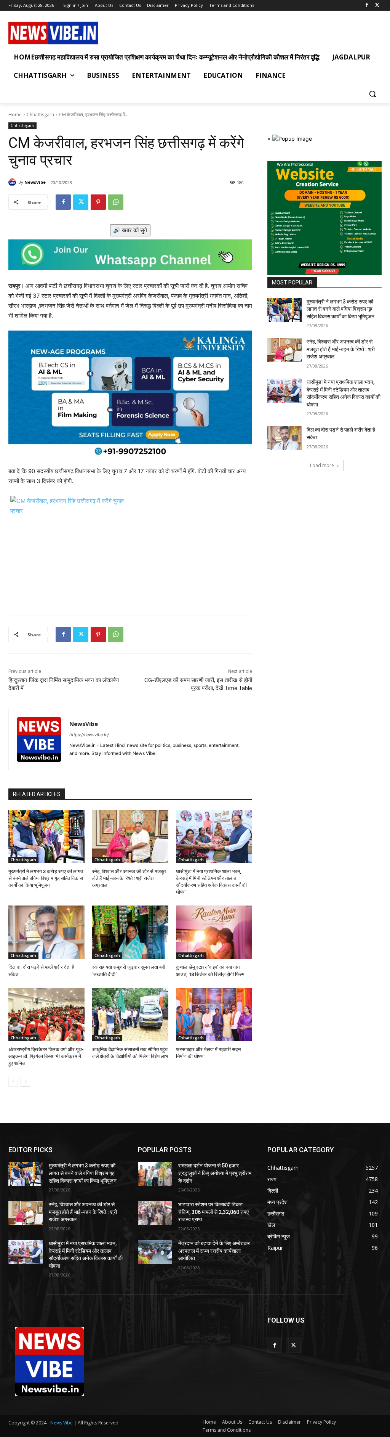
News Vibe (62, 1422)
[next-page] (25, 1082)
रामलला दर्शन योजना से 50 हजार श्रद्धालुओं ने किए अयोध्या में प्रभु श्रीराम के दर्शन (214, 1172)
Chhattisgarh (40, 114)
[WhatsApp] (115, 202)
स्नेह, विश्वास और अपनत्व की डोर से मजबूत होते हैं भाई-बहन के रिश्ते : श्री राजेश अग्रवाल (129, 878)
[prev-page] (13, 1082)
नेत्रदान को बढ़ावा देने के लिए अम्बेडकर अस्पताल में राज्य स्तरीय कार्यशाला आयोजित (214, 1250)
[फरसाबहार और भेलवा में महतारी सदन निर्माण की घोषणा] (214, 1014)
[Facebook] (366, 5)
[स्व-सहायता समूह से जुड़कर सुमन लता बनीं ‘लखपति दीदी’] (130, 932)
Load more (322, 465)
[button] (372, 94)
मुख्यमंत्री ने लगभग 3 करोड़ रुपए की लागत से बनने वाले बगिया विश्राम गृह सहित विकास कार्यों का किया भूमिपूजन (45, 878)
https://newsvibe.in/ (89, 734)
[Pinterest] (98, 202)
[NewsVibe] (13, 182)
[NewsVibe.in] (53, 33)
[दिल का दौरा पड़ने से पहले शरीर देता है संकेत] (46, 932)
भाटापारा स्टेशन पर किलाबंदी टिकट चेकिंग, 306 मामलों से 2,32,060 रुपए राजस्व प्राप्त (213, 1211)
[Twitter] (377, 5)
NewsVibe (35, 182)
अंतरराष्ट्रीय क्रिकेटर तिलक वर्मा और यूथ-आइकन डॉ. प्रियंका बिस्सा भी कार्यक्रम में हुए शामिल (46, 1056)
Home (15, 114)
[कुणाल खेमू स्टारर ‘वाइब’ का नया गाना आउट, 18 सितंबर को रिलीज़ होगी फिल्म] (214, 932)
